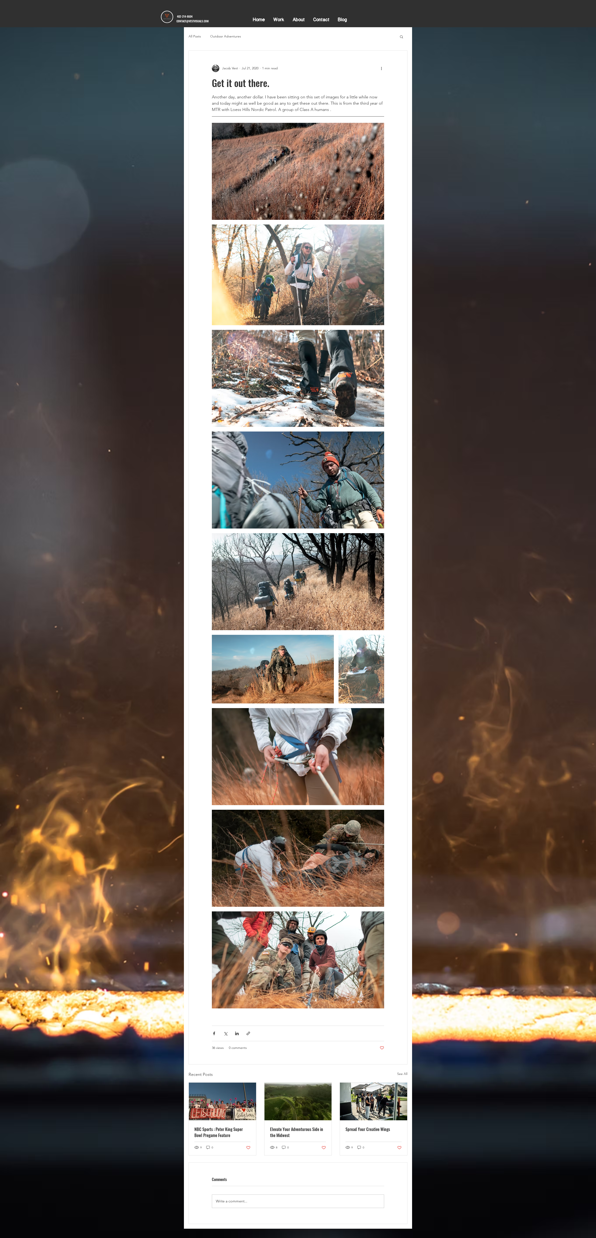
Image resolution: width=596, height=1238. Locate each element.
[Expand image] (298, 171)
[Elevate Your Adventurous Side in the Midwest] (298, 1101)
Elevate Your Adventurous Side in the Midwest (296, 1132)
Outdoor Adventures (225, 36)
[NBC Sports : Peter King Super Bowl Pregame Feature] (222, 1101)
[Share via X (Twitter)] (225, 1033)
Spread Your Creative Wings (367, 1129)
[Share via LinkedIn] (237, 1033)
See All (402, 1074)
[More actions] (381, 68)
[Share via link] (248, 1033)
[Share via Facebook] (214, 1033)
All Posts (195, 36)
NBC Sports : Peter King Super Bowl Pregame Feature (218, 1132)
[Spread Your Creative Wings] (373, 1101)
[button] (401, 36)
